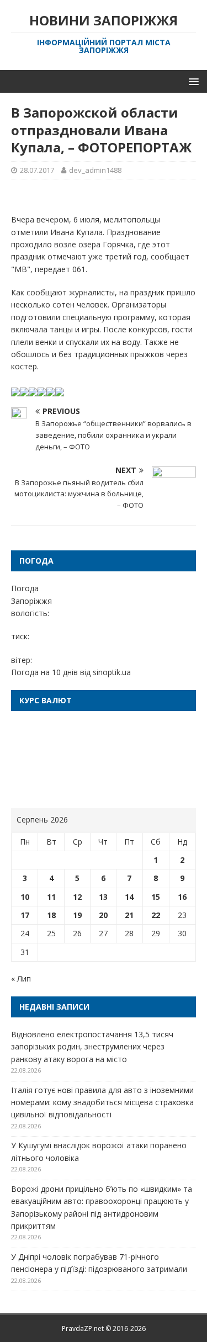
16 (182, 897)
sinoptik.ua (112, 672)
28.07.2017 (37, 170)
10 (24, 897)
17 (24, 915)
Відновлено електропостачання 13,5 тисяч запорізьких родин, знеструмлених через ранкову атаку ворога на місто (92, 1046)
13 (103, 897)
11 (51, 897)
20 (103, 915)
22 (155, 915)
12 (77, 897)
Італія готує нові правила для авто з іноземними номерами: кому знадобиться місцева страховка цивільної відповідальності (102, 1102)
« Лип (21, 978)
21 (129, 915)
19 (77, 915)
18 (51, 915)
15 (155, 897)
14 (129, 897)
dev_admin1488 (95, 170)
